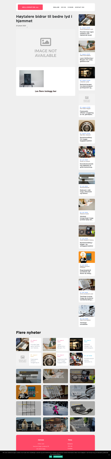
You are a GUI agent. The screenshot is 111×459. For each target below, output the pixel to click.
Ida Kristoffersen (84, 187)
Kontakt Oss (79, 7)
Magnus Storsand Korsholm (84, 267)
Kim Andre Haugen (85, 108)
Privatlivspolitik (58, 456)
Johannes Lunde (84, 81)
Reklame (56, 7)
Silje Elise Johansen (85, 134)
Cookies (70, 7)
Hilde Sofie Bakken (85, 55)
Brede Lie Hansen (85, 161)
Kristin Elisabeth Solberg (87, 240)
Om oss (63, 7)
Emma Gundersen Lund (86, 29)
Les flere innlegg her (45, 91)
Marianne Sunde (84, 213)
